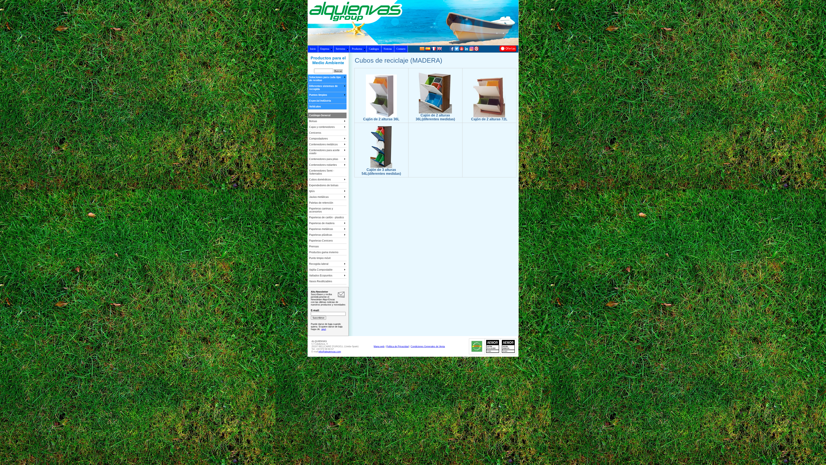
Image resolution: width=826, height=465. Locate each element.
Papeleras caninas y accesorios (321, 210)
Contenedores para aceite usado (324, 152)
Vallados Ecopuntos (320, 275)
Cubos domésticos (320, 179)
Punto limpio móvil (320, 258)
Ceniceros (315, 132)
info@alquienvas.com (330, 351)
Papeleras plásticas (320, 234)
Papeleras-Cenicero (321, 240)
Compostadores (318, 138)
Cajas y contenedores (322, 127)
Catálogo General (319, 115)
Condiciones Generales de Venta (428, 346)
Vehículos (315, 106)
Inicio (313, 48)
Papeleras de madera (321, 223)
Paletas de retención (321, 202)
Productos (357, 48)
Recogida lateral (318, 263)
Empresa (324, 48)
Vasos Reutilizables (320, 281)
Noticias (388, 48)
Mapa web (379, 346)
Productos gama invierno (323, 252)
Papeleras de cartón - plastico (326, 217)
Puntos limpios (318, 94)
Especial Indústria (320, 100)
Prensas (314, 246)
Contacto (400, 48)
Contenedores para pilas (323, 159)
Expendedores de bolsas (323, 185)
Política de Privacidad (397, 346)
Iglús (312, 191)
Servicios (340, 48)
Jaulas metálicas (319, 196)
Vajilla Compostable (321, 269)
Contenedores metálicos (323, 144)
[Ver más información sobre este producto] (381, 116)
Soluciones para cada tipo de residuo (325, 79)
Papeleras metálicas (321, 229)
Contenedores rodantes (323, 164)
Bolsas (313, 121)
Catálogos (374, 48)
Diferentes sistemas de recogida (323, 88)
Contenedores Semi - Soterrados (321, 172)
